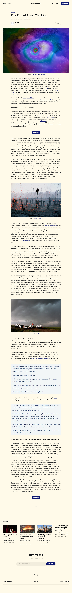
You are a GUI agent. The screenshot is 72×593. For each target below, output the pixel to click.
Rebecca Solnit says (26, 240)
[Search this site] (53, 3)
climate (13, 12)
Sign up (36, 581)
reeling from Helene (28, 98)
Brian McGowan (35, 74)
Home (4, 3)
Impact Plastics (50, 117)
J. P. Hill (17, 22)
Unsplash (43, 74)
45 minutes (43, 121)
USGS (35, 218)
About (9, 3)
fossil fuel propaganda (51, 225)
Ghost (67, 581)
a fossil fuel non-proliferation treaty (40, 358)
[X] (34, 575)
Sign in (57, 3)
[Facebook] (37, 575)
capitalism (23, 171)
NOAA (35, 333)
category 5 (14, 94)
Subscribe (65, 3)
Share (58, 23)
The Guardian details (45, 100)
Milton (46, 88)
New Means (36, 3)
